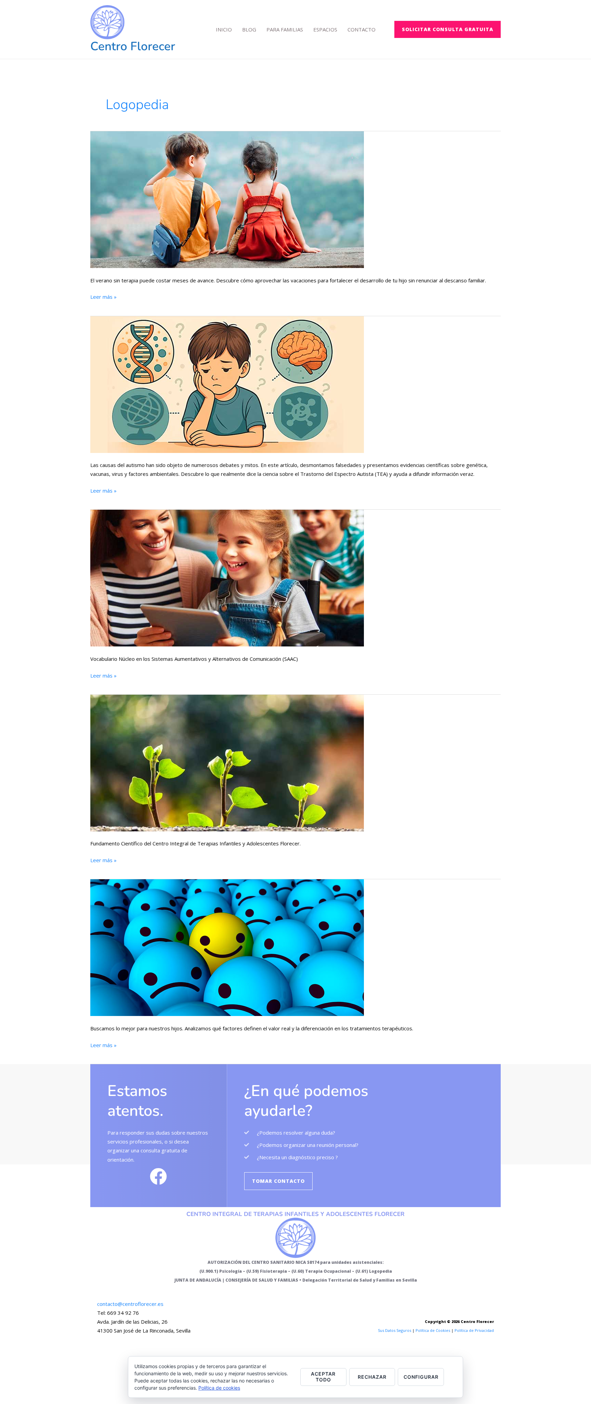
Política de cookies (219, 1388)
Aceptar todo (323, 1376)
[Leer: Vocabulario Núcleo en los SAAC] (227, 577)
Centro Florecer (132, 46)
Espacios (325, 29)
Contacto (361, 29)
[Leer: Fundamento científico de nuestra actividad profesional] (227, 762)
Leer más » (103, 296)
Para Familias (284, 29)
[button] (447, 29)
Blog (249, 29)
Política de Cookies (433, 1330)
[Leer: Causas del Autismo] (227, 383)
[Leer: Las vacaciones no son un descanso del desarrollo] (227, 199)
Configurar (421, 1377)
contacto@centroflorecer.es (130, 1303)
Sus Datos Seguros (394, 1330)
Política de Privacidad (474, 1330)
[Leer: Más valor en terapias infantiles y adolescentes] (227, 947)
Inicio (224, 29)
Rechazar (372, 1377)
